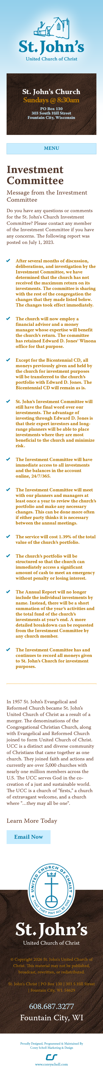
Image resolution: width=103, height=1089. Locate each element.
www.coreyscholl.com (51, 1064)
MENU (51, 148)
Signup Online (29, 837)
